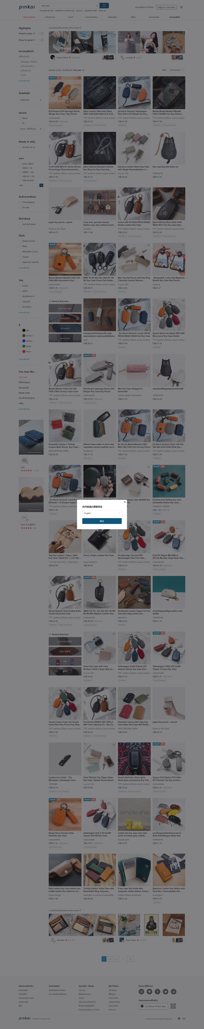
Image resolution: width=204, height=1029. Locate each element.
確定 (102, 521)
